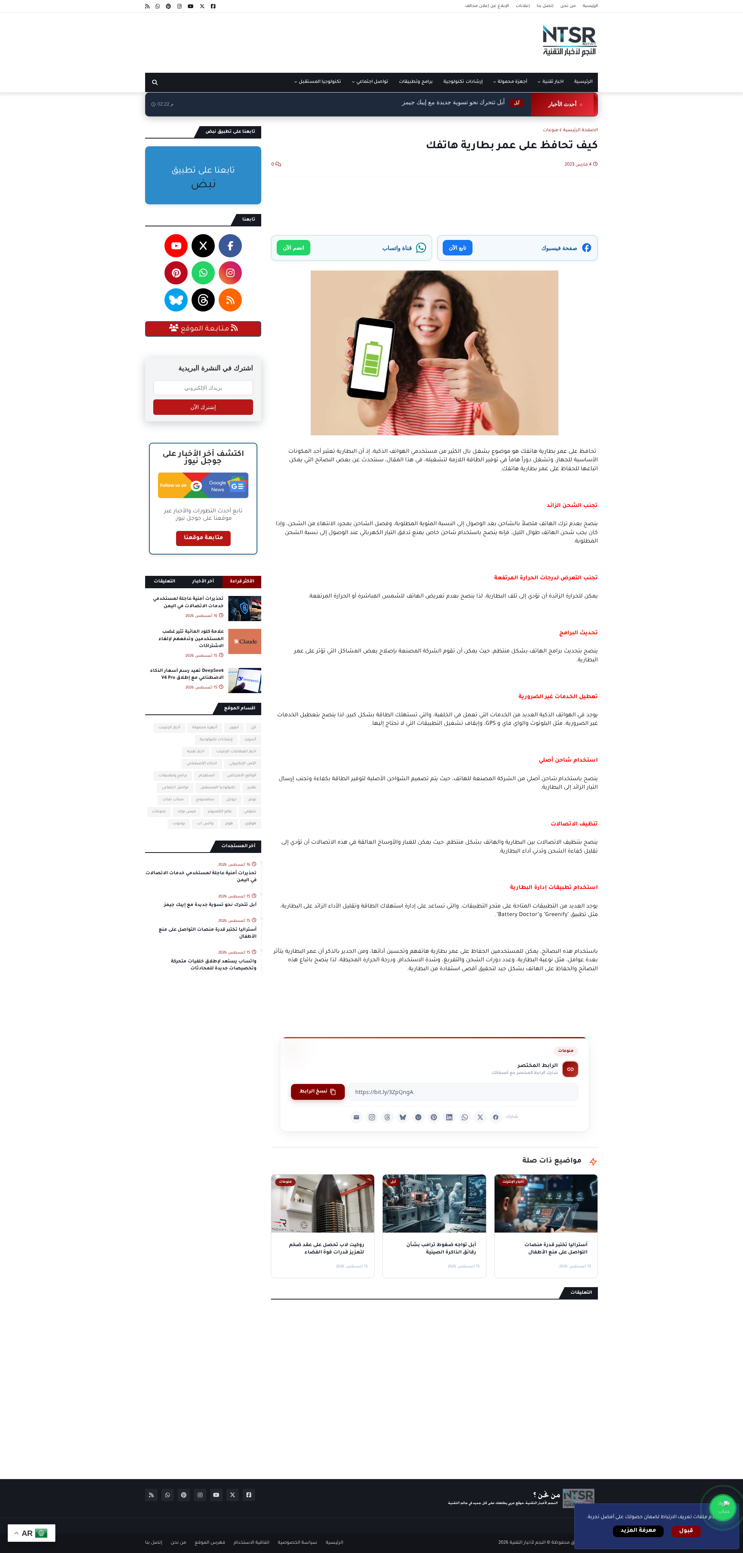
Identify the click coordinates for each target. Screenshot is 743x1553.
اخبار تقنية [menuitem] (553, 82)
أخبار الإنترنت (169, 728)
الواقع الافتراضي (241, 776)
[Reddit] (418, 1117)
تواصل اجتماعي (175, 788)
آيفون (234, 728)
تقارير (251, 788)
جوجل (231, 800)
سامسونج (205, 800)
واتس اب (205, 824)
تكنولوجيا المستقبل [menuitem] (320, 82)
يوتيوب (179, 824)
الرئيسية (590, 6)
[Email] (356, 1117)
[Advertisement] (286, 39)
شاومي (250, 812)
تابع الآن (457, 247)
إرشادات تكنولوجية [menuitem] (462, 82)
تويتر (252, 800)
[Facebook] (496, 1117)
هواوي (250, 824)
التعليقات (164, 581)
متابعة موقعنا (203, 538)
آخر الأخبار (203, 581)
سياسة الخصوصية (297, 1543)
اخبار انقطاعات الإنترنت (236, 752)
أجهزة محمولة (204, 728)
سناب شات (173, 800)
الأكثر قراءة (242, 581)
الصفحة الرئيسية (580, 130)
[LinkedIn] (449, 1117)
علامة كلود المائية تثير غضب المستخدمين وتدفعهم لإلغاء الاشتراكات (191, 639)
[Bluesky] (403, 1117)
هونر (229, 824)
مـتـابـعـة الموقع (205, 329)
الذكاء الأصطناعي (202, 764)
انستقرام (207, 776)
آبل (253, 728)
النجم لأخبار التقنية (528, 1543)
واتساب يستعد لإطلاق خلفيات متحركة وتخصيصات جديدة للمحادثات (214, 965)
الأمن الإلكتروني (242, 764)
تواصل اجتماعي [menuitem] (372, 82)
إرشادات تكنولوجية (216, 740)
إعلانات (523, 6)
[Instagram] (372, 1117)
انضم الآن (293, 247)
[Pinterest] (434, 1117)
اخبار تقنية (195, 752)
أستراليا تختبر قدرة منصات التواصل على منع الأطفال (436, 104)
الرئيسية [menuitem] (583, 82)
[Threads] (387, 1117)
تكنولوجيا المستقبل (217, 788)
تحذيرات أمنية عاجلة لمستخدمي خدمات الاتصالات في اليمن (188, 603)
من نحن (568, 6)
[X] (480, 1117)
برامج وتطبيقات (173, 776)
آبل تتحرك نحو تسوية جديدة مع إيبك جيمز (210, 905)
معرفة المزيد (638, 1531)
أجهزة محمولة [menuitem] (512, 82)
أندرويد (250, 740)
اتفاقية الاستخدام (251, 1543)
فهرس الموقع (210, 1543)
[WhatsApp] (465, 1117)
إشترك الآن (203, 407)
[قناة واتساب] (722, 1507)
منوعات (550, 130)
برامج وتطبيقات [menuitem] (416, 82)
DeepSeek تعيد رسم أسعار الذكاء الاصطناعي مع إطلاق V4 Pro (187, 675)
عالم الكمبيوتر (220, 812)
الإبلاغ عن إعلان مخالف (487, 6)
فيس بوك (187, 812)
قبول (686, 1531)
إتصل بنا (545, 6)
